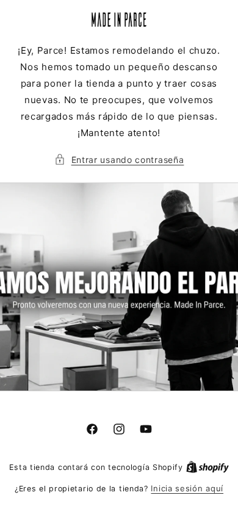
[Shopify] (207, 467)
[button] (119, 159)
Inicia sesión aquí (187, 488)
